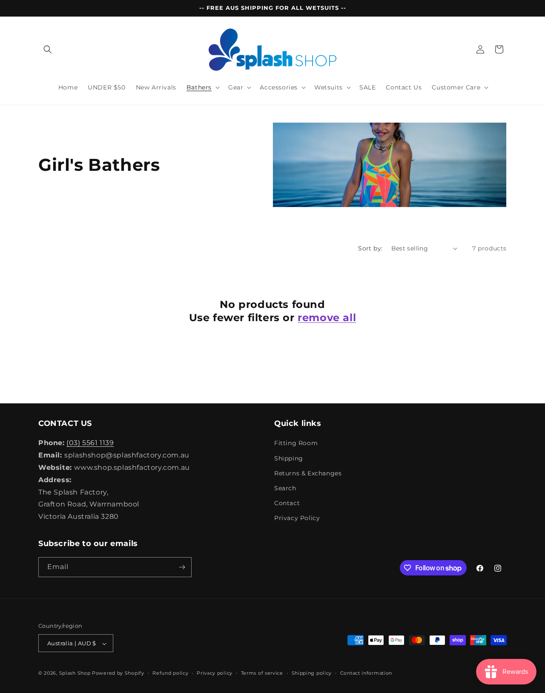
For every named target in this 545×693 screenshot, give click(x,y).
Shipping (288, 458)
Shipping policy (312, 673)
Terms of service (262, 673)
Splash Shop (75, 673)
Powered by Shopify (118, 673)
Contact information (366, 673)
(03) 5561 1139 (90, 443)
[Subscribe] (181, 567)
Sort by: (370, 248)
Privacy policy (214, 673)
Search (285, 488)
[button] (47, 49)
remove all (327, 317)
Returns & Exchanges (307, 473)
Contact (287, 503)
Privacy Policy (297, 518)
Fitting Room (296, 443)
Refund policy (170, 673)
